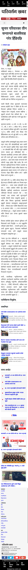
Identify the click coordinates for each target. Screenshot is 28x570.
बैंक (2, 505)
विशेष (15, 415)
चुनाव (2, 500)
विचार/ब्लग (3, 537)
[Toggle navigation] (4, 22)
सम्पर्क (13, 4)
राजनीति (3, 491)
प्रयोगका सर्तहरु (11, 565)
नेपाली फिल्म (3, 518)
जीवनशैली (3, 528)
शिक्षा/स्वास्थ (3, 498)
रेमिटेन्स (2, 514)
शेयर (2, 512)
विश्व (2, 534)
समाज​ (2, 493)
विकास (2, 509)
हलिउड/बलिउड (4, 521)
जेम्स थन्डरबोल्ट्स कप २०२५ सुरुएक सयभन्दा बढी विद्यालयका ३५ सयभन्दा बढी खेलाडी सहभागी (14, 407)
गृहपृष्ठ (3, 4)
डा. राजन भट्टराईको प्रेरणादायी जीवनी (15, 388)
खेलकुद (2, 539)
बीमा (2, 507)
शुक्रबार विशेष (4, 532)
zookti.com (18, 569)
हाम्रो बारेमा (8, 4)
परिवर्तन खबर (6, 45)
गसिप (2, 523)
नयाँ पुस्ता (3, 525)
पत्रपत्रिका (3, 495)
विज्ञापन (18, 4)
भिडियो (2, 541)
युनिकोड (24, 4)
